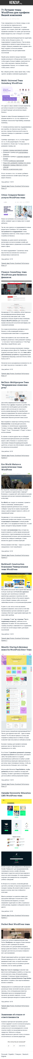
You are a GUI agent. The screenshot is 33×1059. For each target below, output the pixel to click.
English (3, 1056)
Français (18, 1054)
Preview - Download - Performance (19, 186)
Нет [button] (14, 1045)
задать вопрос (22, 1045)
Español (11, 1054)
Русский (4, 1054)
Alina (17, 19)
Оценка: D (4, 457)
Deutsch (25, 1054)
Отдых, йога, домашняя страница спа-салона (17, 163)
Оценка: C (4, 640)
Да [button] (8, 1045)
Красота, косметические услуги (12, 169)
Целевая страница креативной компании (15, 150)
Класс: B (3, 188)
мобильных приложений (16, 161)
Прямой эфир (5, 186)
